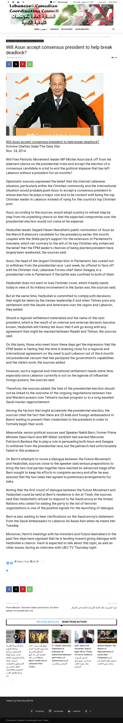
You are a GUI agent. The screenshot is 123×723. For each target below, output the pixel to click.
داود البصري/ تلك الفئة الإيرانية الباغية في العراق (94, 607)
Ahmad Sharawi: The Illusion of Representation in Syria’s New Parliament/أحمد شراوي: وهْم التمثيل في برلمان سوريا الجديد (107, 655)
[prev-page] (8, 681)
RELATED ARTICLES (48, 622)
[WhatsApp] (30, 64)
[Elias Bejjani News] (61, 15)
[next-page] (13, 681)
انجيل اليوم (102, 2)
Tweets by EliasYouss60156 (19, 700)
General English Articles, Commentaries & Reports (35, 36)
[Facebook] (8, 2)
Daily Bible (113, 2)
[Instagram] (13, 2)
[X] (23, 2)
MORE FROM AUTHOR (74, 622)
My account (66, 29)
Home (8, 36)
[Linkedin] (18, 2)
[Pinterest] (23, 64)
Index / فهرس (39, 29)
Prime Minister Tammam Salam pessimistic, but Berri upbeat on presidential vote (32, 609)
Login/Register (82, 29)
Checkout (54, 29)
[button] (113, 29)
